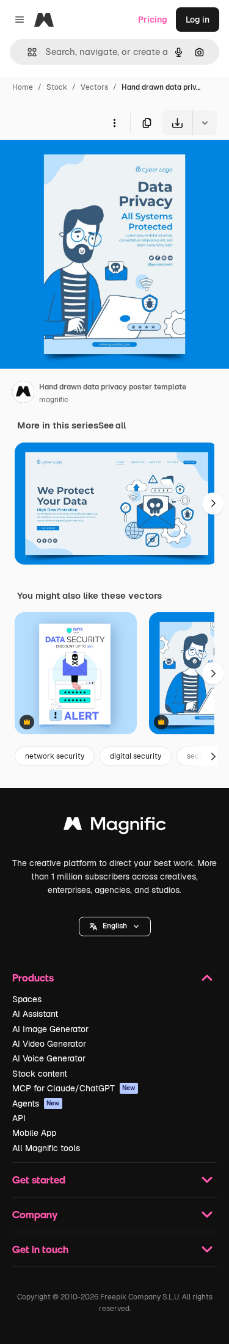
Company (34, 1214)
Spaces (27, 999)
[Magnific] (115, 826)
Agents (36, 1103)
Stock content (39, 1073)
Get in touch (40, 1249)
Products (33, 977)
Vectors (94, 87)
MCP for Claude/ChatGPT (74, 1088)
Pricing (152, 19)
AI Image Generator (50, 1029)
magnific (53, 400)
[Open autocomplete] (27, 52)
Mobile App (34, 1132)
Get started (38, 1179)
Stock (56, 87)
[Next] (213, 504)
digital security (135, 756)
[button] (115, 926)
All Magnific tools (46, 1148)
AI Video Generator (49, 1043)
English (115, 926)
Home (22, 87)
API (19, 1118)
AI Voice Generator (48, 1058)
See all (112, 425)
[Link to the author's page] (23, 393)
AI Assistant (35, 1013)
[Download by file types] (204, 122)
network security (54, 756)
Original (78, 163)
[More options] (114, 122)
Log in (197, 19)
